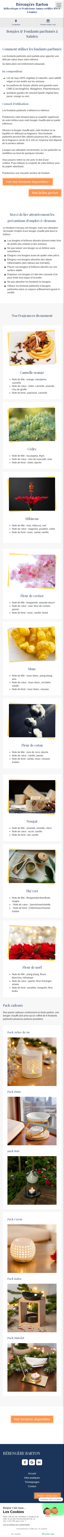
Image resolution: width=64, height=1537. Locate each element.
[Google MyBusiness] (32, 1462)
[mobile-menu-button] (59, 5)
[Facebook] (25, 1462)
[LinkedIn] (39, 1462)
